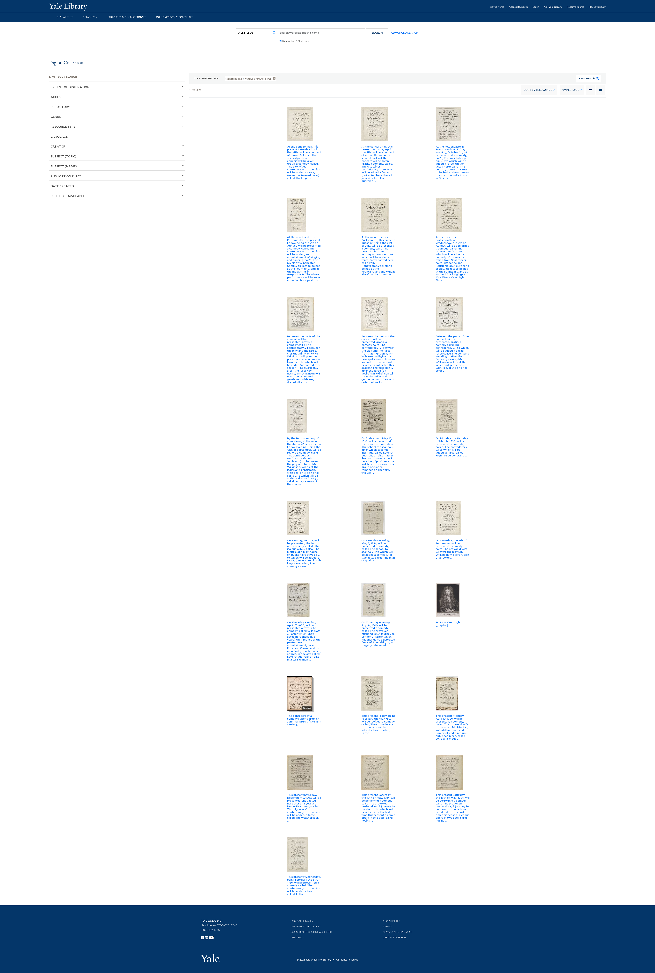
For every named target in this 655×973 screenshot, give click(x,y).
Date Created (62, 186)
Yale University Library (91, 6)
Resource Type (63, 126)
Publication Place (66, 176)
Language (59, 136)
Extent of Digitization (70, 87)
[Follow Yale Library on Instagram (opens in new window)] (206, 937)
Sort (538, 90)
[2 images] (299, 693)
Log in (536, 6)
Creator (58, 146)
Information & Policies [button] (173, 17)
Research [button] (64, 17)
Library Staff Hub (394, 937)
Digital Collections (67, 63)
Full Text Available (68, 196)
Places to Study (597, 6)
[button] (377, 32)
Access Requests (518, 6)
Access (56, 97)
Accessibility (391, 921)
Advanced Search (404, 32)
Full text (304, 41)
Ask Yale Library (553, 6)
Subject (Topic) (64, 156)
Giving (387, 926)
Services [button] (89, 17)
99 (570, 90)
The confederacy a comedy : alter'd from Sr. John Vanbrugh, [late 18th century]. (304, 720)
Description (289, 41)
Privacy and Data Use (397, 932)
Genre (56, 117)
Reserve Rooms (575, 6)
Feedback (298, 937)
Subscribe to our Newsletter (312, 932)
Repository (60, 107)
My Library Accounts (306, 926)
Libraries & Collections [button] (126, 17)
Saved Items (497, 6)
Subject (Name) (64, 166)
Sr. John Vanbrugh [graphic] (448, 624)
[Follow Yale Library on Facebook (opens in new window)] (202, 937)
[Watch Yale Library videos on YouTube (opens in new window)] (211, 937)
